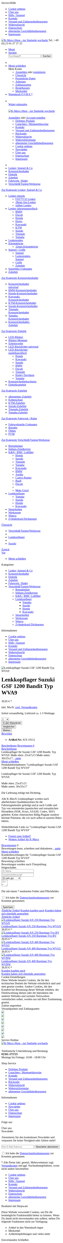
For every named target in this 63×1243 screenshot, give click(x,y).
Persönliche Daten (25, 78)
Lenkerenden (15, 240)
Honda (19, 218)
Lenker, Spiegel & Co (20, 570)
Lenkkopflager (16, 493)
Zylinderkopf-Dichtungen (22, 518)
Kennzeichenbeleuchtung (22, 381)
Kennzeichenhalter (18, 573)
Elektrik (12, 576)
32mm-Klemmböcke (26, 246)
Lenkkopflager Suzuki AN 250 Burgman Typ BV (29, 935)
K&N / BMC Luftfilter (21, 452)
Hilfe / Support (16, 15)
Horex (18, 221)
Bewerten (6, 733)
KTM (18, 227)
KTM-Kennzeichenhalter (22, 302)
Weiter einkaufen (17, 104)
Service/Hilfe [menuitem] (24, 18)
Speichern (8, 907)
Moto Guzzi (22, 490)
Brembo (12, 427)
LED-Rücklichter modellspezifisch (18, 351)
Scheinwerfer (15, 343)
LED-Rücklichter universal (23, 346)
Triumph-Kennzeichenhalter (18, 311)
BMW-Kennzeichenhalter (22, 290)
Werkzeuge (14, 512)
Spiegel (19, 252)
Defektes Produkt (25, 120)
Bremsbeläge (15, 445)
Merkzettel (21, 91)
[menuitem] (35, 9)
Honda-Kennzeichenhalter (22, 293)
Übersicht (20, 75)
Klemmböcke (15, 243)
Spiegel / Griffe (16, 249)
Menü (11, 49)
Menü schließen (17, 65)
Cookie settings (16, 8)
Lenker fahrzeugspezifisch (22, 208)
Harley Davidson (24, 375)
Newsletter (21, 149)
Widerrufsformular (25, 139)
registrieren (39, 72)
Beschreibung (9, 745)
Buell (18, 480)
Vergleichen (9, 726)
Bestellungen (22, 87)
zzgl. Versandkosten (26, 707)
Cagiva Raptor (23, 477)
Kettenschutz (15, 399)
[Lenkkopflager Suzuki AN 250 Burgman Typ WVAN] (31, 923)
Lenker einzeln (16, 195)
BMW (18, 211)
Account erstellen (35, 117)
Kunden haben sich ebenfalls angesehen (23, 973)
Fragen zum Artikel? (19, 836)
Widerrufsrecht (16, 24)
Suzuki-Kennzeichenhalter (23, 306)
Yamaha (19, 237)
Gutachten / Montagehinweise (31, 124)
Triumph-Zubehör (18, 409)
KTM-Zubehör (16, 402)
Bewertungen (25, 745)
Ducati (19, 214)
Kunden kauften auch (32, 910)
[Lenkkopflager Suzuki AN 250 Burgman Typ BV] (30, 932)
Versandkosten (9, 1165)
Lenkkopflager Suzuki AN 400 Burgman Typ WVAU (31, 948)
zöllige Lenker (23, 205)
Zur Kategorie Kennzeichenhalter (19, 277)
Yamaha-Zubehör (18, 412)
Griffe (18, 262)
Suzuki (19, 230)
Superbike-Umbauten (20, 268)
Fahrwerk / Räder (18, 583)
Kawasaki (20, 224)
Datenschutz (15, 27)
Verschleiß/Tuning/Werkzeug (24, 586)
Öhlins (12, 430)
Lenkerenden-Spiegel (23, 258)
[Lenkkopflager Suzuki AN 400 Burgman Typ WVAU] (31, 945)
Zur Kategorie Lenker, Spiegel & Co (21, 189)
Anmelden (21, 72)
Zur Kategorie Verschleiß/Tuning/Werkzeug (25, 439)
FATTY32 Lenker (25, 199)
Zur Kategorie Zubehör (14, 390)
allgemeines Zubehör (19, 396)
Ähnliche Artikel (10, 910)
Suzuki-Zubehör (17, 406)
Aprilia (19, 474)
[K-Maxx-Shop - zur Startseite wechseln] (24, 40)
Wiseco (12, 515)
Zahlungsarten (23, 84)
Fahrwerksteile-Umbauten (22, 424)
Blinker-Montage (17, 340)
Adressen (20, 81)
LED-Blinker (15, 337)
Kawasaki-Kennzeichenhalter (18, 298)
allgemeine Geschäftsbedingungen (27, 31)
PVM (11, 433)
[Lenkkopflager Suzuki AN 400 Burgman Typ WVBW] (31, 958)
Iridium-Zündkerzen (19, 449)
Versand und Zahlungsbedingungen (28, 21)
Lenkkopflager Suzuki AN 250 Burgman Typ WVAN (31, 926)
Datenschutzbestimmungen (35, 897)
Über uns (13, 12)
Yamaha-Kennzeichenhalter (18, 317)
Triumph (20, 233)
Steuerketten (15, 509)
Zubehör (20, 265)
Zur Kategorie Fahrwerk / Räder (19, 418)
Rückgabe (21, 133)
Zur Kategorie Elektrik (13, 331)
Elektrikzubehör (17, 384)
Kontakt (12, 18)
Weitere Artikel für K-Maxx (23, 839)
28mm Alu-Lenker (25, 202)
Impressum (14, 34)
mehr (18, 758)
